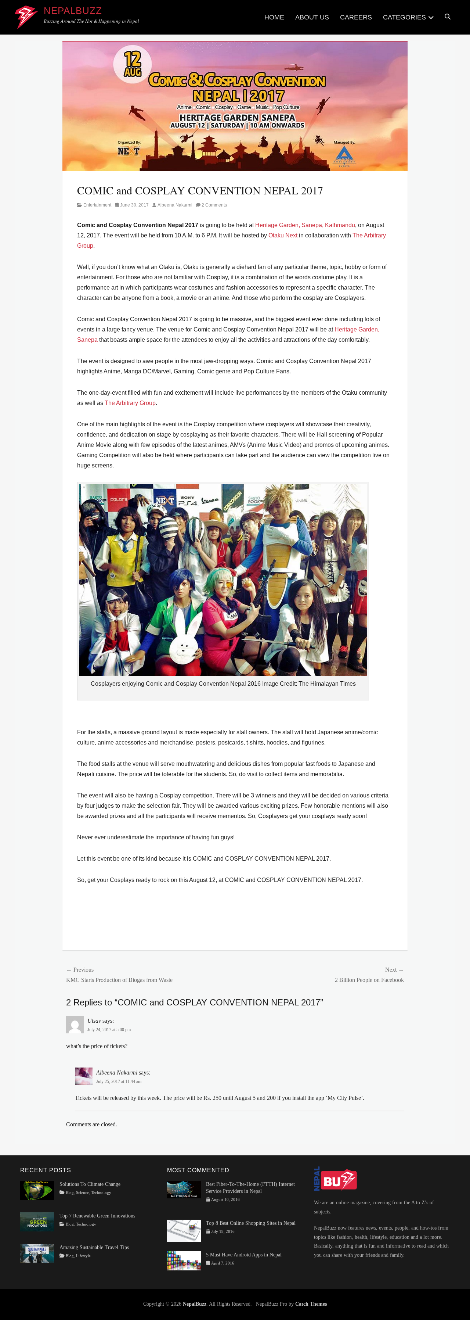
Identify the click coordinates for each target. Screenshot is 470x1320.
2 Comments (214, 205)
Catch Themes (311, 1304)
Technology (101, 1193)
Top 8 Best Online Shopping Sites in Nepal (251, 1223)
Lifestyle (83, 1256)
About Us (312, 17)
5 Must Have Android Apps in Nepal (244, 1255)
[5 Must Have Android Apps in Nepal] (184, 1260)
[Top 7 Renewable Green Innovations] (37, 1221)
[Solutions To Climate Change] (37, 1189)
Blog (70, 1193)
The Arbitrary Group (130, 403)
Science (82, 1193)
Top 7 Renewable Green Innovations (97, 1216)
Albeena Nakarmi (175, 205)
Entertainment (97, 205)
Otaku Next (282, 235)
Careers (356, 17)
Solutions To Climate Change (89, 1184)
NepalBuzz (73, 10)
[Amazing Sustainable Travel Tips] (37, 1253)
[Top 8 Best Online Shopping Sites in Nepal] (184, 1230)
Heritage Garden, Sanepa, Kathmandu (305, 225)
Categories (404, 17)
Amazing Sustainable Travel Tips (94, 1247)
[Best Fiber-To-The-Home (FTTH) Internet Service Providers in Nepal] (184, 1189)
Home (274, 17)
